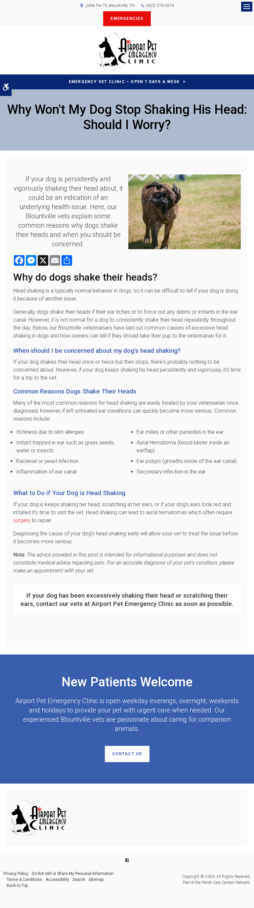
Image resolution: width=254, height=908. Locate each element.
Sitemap (96, 879)
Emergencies (126, 18)
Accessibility (57, 879)
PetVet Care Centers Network (225, 882)
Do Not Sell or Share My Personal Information (72, 873)
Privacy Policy (15, 873)
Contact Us (127, 753)
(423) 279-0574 (160, 5)
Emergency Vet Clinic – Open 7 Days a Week (124, 81)
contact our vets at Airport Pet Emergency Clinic (105, 604)
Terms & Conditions (24, 879)
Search (78, 879)
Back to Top (17, 885)
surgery (21, 520)
